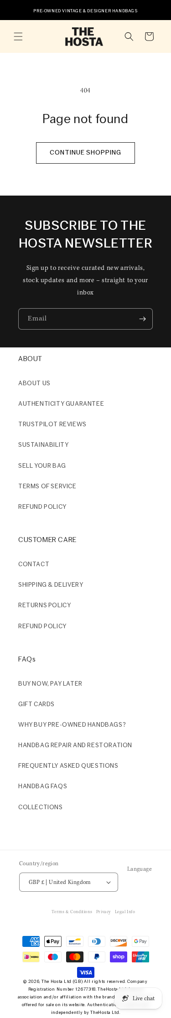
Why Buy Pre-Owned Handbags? (72, 725)
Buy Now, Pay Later (50, 684)
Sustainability (43, 445)
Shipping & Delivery (50, 585)
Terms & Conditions (72, 912)
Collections (40, 807)
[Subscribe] (142, 319)
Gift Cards (36, 704)
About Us (34, 383)
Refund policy (42, 507)
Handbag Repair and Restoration (75, 745)
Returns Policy (44, 605)
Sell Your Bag (42, 466)
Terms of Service (47, 486)
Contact (33, 564)
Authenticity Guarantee (61, 404)
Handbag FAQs (42, 786)
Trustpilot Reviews (52, 424)
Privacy (103, 912)
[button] (18, 36)
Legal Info (125, 912)
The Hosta (51, 981)
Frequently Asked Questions (68, 766)
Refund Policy (42, 626)
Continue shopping (85, 153)
